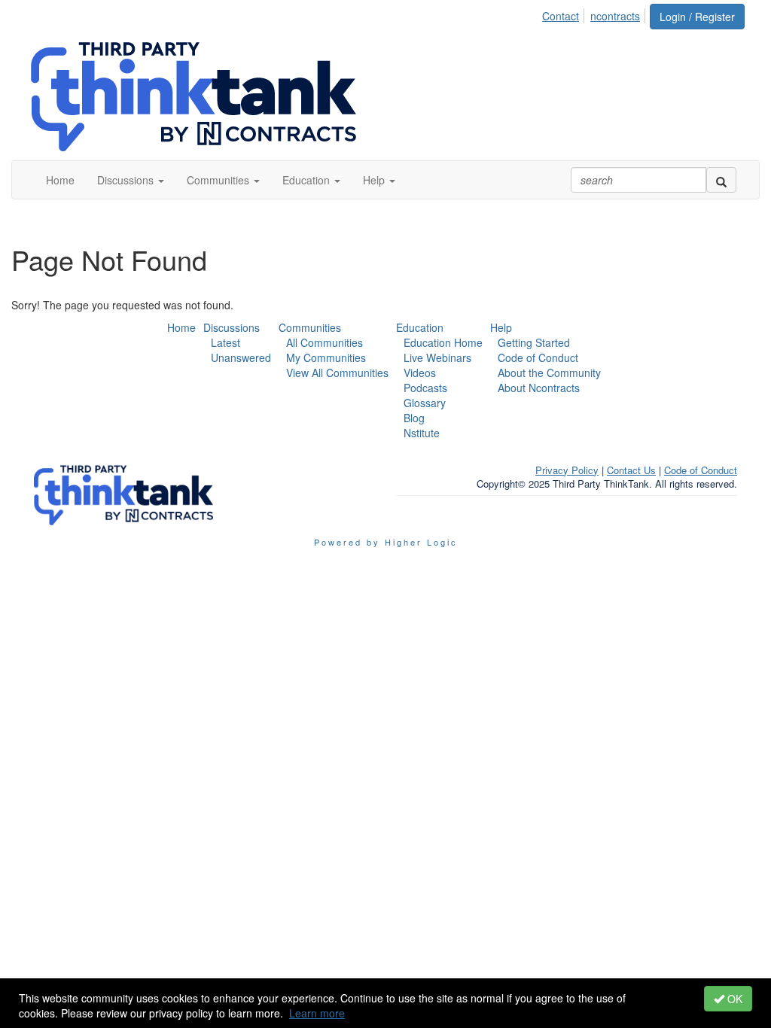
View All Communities (337, 372)
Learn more (317, 1012)
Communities (310, 327)
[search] (721, 180)
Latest (225, 342)
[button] (130, 180)
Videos (420, 372)
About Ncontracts (539, 387)
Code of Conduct (538, 357)
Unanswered (241, 357)
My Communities (326, 357)
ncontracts (615, 15)
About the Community (549, 372)
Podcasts (425, 387)
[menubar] (595, 13)
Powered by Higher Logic (386, 542)
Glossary (425, 402)
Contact (560, 15)
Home (181, 327)
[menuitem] (565, 13)
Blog (414, 417)
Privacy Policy (567, 470)
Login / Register (697, 16)
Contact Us (631, 470)
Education (419, 327)
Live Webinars (437, 357)
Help (501, 327)
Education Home (443, 342)
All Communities (324, 342)
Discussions (231, 327)
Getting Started (534, 342)
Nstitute (422, 432)
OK (733, 998)
